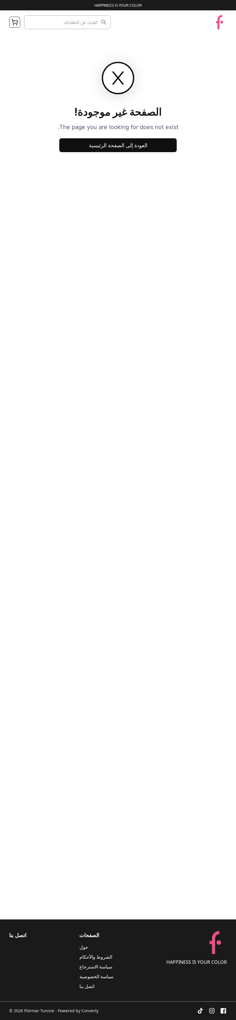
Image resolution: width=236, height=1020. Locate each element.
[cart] (14, 22)
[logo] (219, 22)
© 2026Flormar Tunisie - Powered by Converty (53, 1010)
